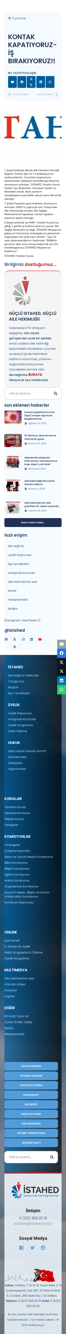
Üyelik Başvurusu (20, 713)
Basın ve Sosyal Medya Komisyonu (28, 857)
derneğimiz (16, 546)
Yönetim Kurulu (15, 807)
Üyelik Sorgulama (20, 725)
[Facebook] (8, 639)
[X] (16, 643)
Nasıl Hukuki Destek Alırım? (27, 751)
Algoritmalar (17, 769)
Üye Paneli (11, 940)
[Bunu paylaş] (21, 82)
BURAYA (35, 374)
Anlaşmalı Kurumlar (22, 719)
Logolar (9, 996)
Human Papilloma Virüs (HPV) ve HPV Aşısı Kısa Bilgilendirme (39, 415)
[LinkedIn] (33, 639)
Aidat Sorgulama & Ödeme (23, 952)
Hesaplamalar (14, 1034)
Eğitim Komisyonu (17, 874)
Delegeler (11, 825)
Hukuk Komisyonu (16, 880)
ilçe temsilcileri (18, 564)
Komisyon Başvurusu (19, 902)
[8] (30, 1275)
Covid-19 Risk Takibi (18, 1022)
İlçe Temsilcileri (19, 693)
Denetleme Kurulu (17, 813)
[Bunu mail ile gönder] (12, 82)
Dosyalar (10, 990)
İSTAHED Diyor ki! (16, 1016)
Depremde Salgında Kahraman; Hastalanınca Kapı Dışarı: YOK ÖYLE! (40, 461)
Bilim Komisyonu (15, 863)
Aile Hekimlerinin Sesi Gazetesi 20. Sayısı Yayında (41, 504)
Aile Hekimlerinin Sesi (19, 978)
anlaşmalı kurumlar (22, 573)
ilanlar (12, 591)
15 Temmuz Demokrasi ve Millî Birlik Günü (40, 437)
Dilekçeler (15, 763)
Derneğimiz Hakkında (23, 675)
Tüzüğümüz (16, 681)
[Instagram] (25, 639)
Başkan (13, 687)
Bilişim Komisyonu (16, 869)
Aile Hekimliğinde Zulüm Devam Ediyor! (39, 482)
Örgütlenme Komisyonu (21, 886)
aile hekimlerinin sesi (22, 582)
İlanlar (8, 1028)
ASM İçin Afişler (15, 984)
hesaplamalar (18, 599)
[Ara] (55, 393)
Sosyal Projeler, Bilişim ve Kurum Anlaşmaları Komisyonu (27, 894)
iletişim (13, 609)
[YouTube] (41, 639)
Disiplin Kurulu (14, 819)
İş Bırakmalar (17, 757)
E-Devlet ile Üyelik (17, 946)
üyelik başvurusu (19, 555)
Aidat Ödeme (17, 731)
